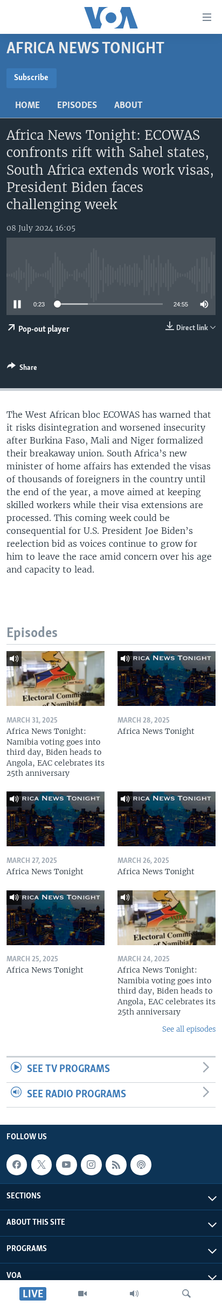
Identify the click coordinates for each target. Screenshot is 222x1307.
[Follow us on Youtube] (66, 1165)
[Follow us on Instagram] (91, 1165)
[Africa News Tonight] (166, 678)
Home (27, 106)
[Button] (22, 369)
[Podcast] (140, 1165)
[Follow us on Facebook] (16, 1165)
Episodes (77, 106)
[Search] (186, 1293)
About (128, 106)
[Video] (82, 1293)
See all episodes (189, 1029)
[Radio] (134, 1293)
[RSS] (116, 1165)
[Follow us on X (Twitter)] (41, 1165)
